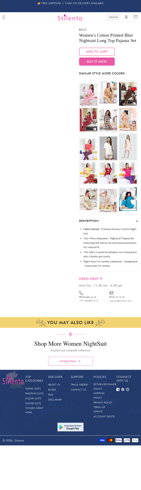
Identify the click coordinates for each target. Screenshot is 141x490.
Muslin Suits (33, 398)
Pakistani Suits (34, 393)
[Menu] (4, 17)
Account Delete (104, 416)
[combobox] (113, 17)
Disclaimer (55, 399)
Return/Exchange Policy (105, 386)
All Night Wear (68, 361)
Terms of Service (99, 409)
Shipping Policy (99, 395)
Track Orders (79, 384)
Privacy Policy (103, 402)
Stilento (19, 440)
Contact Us (78, 389)
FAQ (50, 394)
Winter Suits (33, 403)
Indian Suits (33, 388)
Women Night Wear (34, 410)
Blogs (52, 389)
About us (54, 384)
